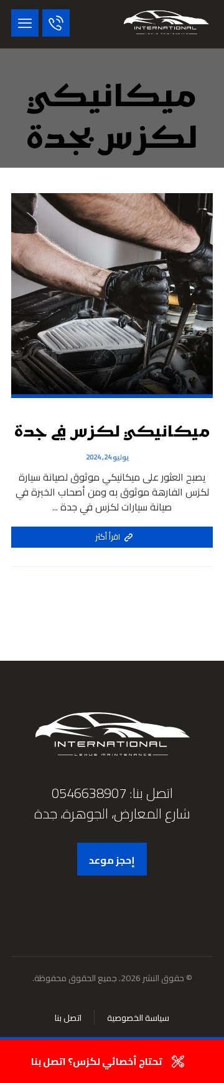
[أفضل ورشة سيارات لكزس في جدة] (166, 24)
